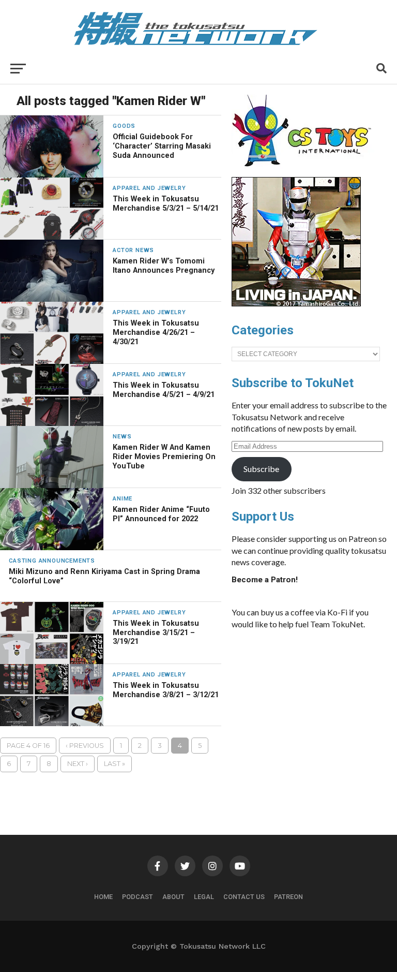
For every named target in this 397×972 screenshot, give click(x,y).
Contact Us (244, 897)
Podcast (137, 897)
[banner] (296, 303)
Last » (114, 764)
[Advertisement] (309, 715)
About (173, 897)
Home (103, 897)
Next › (77, 764)
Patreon (288, 897)
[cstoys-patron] (305, 171)
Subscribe (261, 469)
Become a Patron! (265, 579)
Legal (204, 897)
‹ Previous (85, 745)
